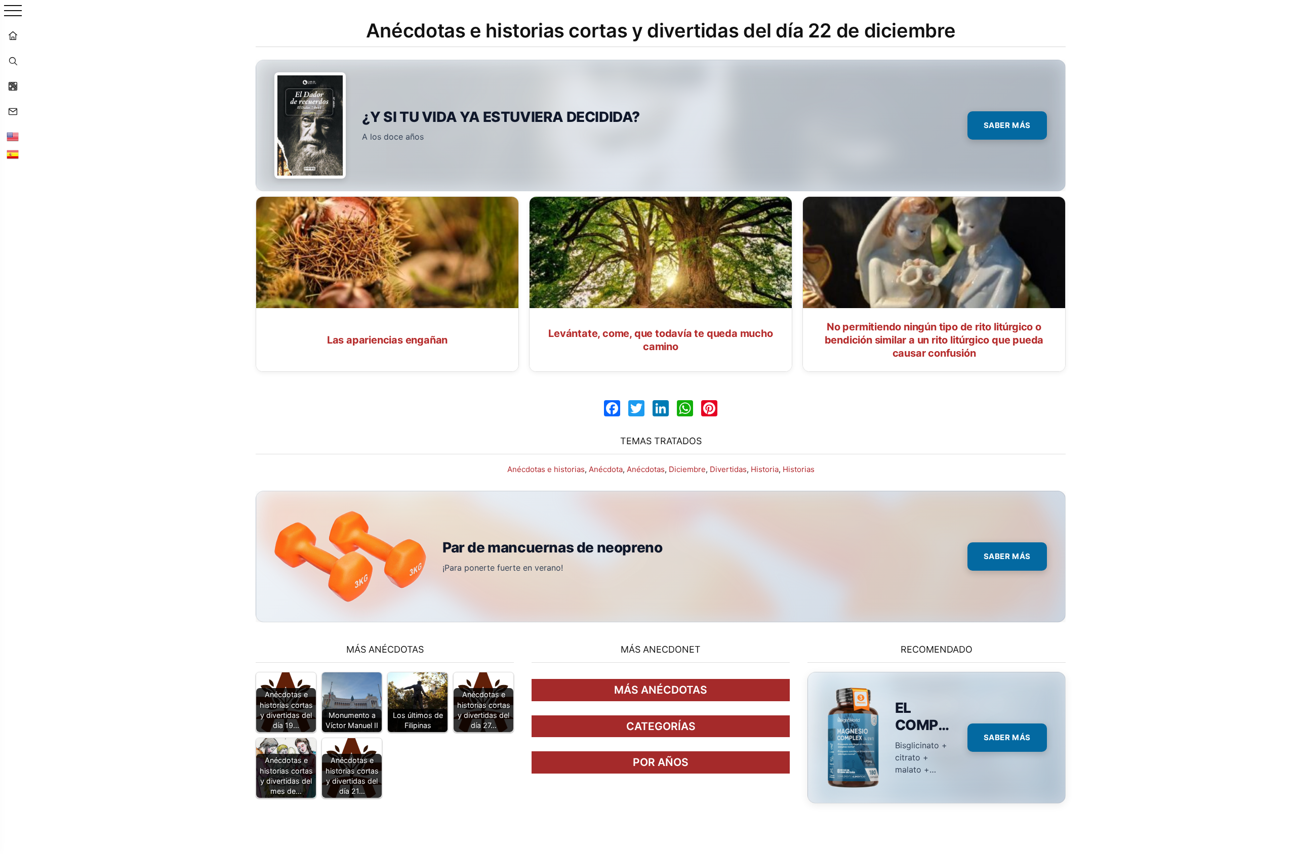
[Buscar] (12, 60)
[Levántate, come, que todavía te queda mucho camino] (661, 252)
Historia (765, 469)
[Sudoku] (12, 86)
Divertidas (728, 469)
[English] (12, 136)
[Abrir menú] (13, 11)
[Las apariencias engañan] (387, 252)
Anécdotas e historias (546, 469)
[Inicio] (12, 35)
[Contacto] (12, 111)
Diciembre (687, 469)
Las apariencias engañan (387, 340)
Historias (799, 469)
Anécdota (606, 469)
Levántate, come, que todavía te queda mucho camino (660, 340)
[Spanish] (12, 154)
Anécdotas (646, 469)
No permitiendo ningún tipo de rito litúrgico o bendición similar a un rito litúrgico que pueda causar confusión (934, 340)
